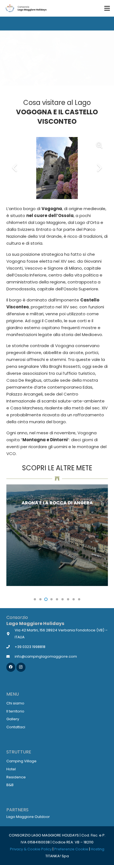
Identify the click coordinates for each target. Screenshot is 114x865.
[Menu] (107, 8)
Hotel (11, 769)
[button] (35, 599)
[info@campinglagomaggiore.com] (10, 656)
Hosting (97, 849)
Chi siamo (15, 703)
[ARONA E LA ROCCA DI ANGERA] (57, 535)
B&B (10, 784)
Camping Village (21, 761)
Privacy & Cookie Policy (31, 849)
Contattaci (15, 727)
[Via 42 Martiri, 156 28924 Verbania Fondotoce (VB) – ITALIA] (10, 633)
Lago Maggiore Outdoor (28, 816)
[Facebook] (10, 667)
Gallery (12, 719)
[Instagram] (20, 667)
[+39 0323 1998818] (10, 646)
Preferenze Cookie (71, 849)
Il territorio (15, 711)
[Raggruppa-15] (26, 8)
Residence (16, 777)
